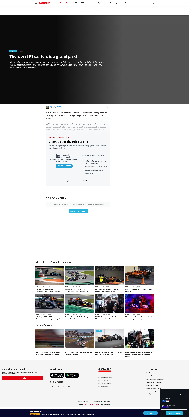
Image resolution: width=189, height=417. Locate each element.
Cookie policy (95, 401)
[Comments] (107, 107)
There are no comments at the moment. (78, 204)
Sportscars (102, 3)
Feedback (149, 373)
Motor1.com (102, 374)
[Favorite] (102, 107)
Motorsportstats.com (105, 383)
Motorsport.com (103, 380)
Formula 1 (63, 3)
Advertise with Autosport (154, 382)
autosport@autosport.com (155, 379)
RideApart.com (103, 386)
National (91, 3)
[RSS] (69, 387)
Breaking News (115, 3)
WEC (82, 3)
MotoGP (74, 3)
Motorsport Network (91, 404)
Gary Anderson (55, 106)
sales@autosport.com (153, 388)
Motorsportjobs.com (105, 377)
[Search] (153, 3)
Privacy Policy (105, 401)
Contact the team (152, 385)
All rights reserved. (104, 404)
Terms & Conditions (83, 401)
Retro (127, 3)
